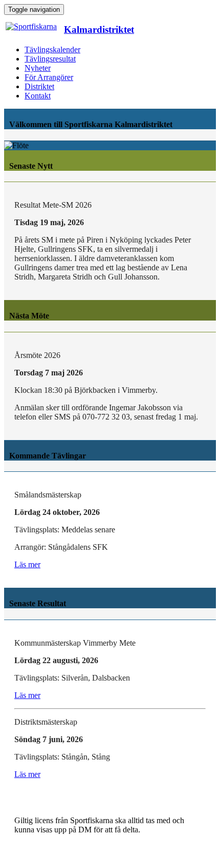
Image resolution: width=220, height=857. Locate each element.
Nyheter (38, 68)
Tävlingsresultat (50, 58)
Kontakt (38, 95)
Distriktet (39, 86)
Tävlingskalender (52, 49)
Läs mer (27, 564)
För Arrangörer (49, 77)
